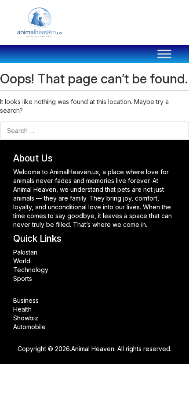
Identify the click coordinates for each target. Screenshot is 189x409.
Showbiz (25, 318)
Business (26, 300)
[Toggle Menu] (164, 54)
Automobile (29, 326)
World (21, 261)
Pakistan (25, 252)
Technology (30, 269)
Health (22, 309)
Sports (22, 278)
